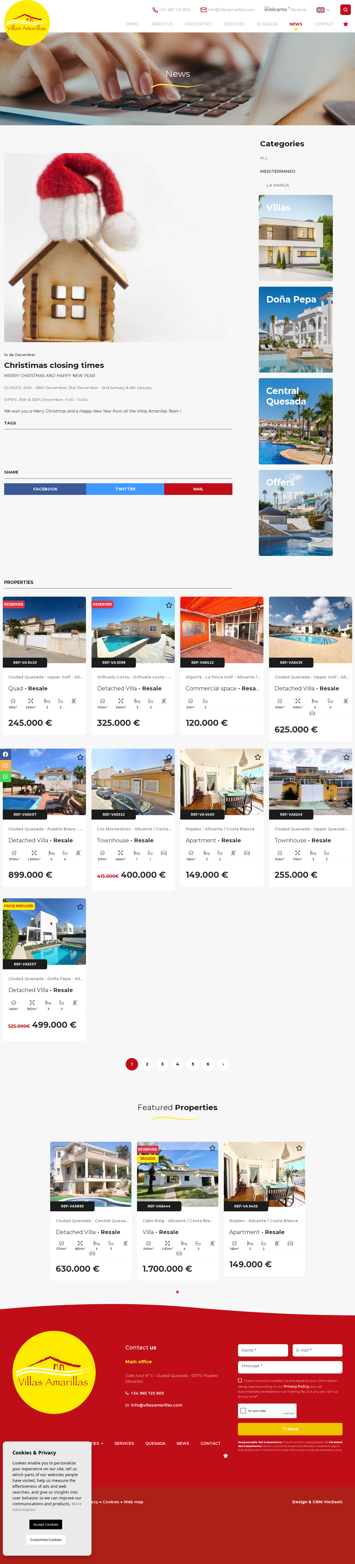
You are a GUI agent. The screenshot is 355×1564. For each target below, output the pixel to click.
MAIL (198, 489)
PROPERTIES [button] (198, 24)
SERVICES (234, 24)
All (264, 157)
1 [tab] (177, 1292)
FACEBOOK (45, 489)
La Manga (274, 185)
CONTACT (324, 24)
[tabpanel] (90, 1211)
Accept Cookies (45, 1524)
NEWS (296, 24)
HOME (132, 24)
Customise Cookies (46, 1539)
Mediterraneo (277, 171)
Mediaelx (333, 1501)
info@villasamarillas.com (231, 9)
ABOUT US (162, 24)
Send (292, 1428)
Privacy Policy (297, 1386)
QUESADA (267, 24)
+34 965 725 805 (174, 9)
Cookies (111, 1501)
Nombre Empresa (32, 23)
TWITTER (125, 489)
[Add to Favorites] (80, 606)
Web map (133, 1501)
